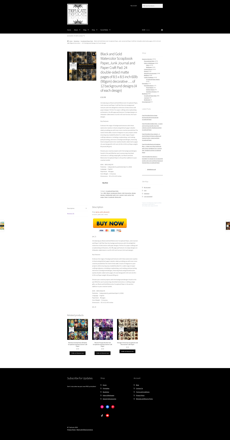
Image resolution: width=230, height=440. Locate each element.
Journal (121, 195)
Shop (93, 30)
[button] (93, 54)
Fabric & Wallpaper (108, 395)
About (76, 30)
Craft (123, 193)
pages (102, 197)
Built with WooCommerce (85, 430)
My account (134, 5)
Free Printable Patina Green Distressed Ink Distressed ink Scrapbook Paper (150, 117)
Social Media (104, 30)
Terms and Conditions (143, 392)
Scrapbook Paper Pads (87, 41)
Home (69, 30)
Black (119, 193)
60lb (105, 193)
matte (129, 195)
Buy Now (105, 183)
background (114, 193)
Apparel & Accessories (109, 399)
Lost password (148, 196)
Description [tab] (70, 208)
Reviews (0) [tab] (70, 214)
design (134, 193)
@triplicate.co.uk (151, 169)
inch (117, 195)
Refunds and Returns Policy (144, 399)
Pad (133, 195)
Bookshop (76, 41)
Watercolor (118, 197)
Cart (145, 190)
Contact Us (139, 388)
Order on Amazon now (77, 353)
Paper (106, 197)
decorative (128, 193)
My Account (147, 187)
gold (114, 195)
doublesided (108, 195)
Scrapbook (111, 197)
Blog (84, 30)
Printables (106, 388)
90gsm (108, 193)
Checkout (146, 193)
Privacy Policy (140, 395)
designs (102, 195)
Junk (125, 195)
